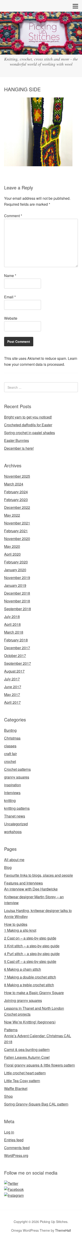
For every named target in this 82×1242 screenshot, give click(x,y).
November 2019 (17, 577)
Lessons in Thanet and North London (34, 1008)
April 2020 (12, 554)
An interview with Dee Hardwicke (31, 889)
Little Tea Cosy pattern (22, 1080)
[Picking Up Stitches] (41, 50)
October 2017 (15, 655)
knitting (10, 800)
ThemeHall (63, 1230)
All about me (14, 859)
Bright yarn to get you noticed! (28, 417)
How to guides (15, 924)
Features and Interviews (23, 883)
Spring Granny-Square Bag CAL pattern (36, 1104)
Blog (8, 867)
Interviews (12, 792)
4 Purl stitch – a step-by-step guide (32, 953)
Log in (9, 1132)
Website (10, 318)
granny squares (16, 777)
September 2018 (17, 608)
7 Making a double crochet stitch (30, 977)
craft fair (10, 753)
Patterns (11, 1029)
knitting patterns (17, 808)
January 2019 (15, 585)
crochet (10, 761)
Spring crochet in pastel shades (29, 432)
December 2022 (17, 507)
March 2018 (13, 632)
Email (10, 296)
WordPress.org (16, 1155)
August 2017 (14, 671)
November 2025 (17, 476)
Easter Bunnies (16, 440)
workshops (13, 831)
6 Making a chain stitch (22, 969)
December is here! (19, 448)
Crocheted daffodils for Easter (28, 424)
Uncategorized (16, 823)
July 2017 (12, 679)
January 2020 (15, 569)
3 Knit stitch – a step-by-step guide (31, 945)
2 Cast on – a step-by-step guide (30, 938)
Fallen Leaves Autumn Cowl (27, 1057)
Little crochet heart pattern (25, 1073)
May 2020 (12, 546)
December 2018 (17, 593)
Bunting (10, 730)
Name (10, 275)
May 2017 (12, 694)
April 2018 (12, 624)
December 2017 (17, 647)
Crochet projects (17, 1014)
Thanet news (14, 816)
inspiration (12, 784)
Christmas (12, 738)
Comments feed (17, 1147)
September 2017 (17, 663)
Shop (8, 1096)
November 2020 (17, 538)
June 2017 (12, 686)
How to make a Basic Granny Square (34, 992)
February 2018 (16, 640)
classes (10, 746)
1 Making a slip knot (20, 930)
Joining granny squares (23, 1000)
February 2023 (16, 499)
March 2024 (13, 484)
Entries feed (13, 1139)
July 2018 (12, 616)
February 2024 (16, 491)
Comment (13, 215)
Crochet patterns (17, 769)
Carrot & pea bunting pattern (27, 1049)
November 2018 (17, 601)
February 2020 (16, 562)
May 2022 (12, 515)
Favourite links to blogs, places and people (38, 875)
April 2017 (12, 702)
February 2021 (16, 530)
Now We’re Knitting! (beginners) (30, 1022)
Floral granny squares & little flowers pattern (39, 1065)
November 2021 (17, 523)
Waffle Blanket (15, 1088)
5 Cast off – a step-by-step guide (30, 961)
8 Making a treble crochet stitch (29, 984)
